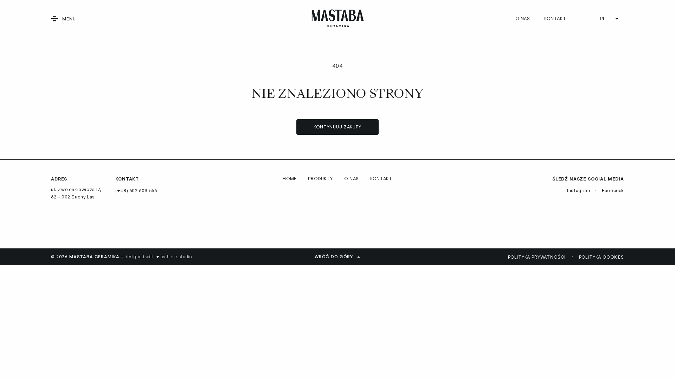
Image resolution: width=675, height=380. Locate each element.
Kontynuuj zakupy (337, 126)
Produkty (320, 178)
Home (290, 178)
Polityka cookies (601, 257)
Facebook (613, 190)
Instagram (578, 190)
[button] (54, 18)
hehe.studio (179, 256)
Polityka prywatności (537, 257)
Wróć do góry (334, 256)
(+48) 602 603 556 (136, 190)
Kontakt (555, 18)
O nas (522, 18)
